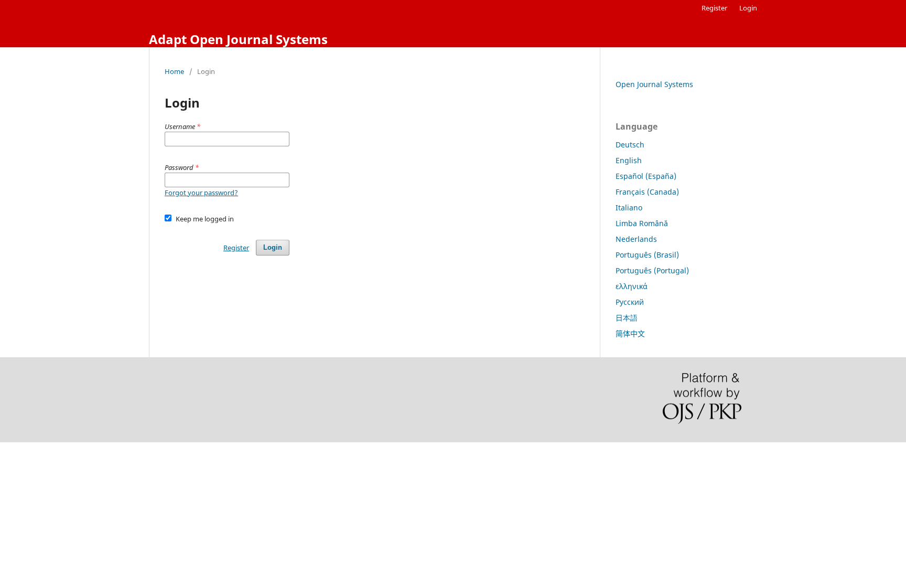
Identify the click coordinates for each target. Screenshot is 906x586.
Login (748, 8)
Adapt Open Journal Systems (238, 39)
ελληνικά (632, 286)
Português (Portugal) (652, 270)
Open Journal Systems (654, 84)
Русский (630, 302)
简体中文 (630, 333)
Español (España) (646, 176)
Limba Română (642, 223)
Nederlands (636, 239)
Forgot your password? (201, 192)
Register (714, 8)
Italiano (629, 207)
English (629, 160)
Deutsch (630, 145)
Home (174, 71)
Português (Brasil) (647, 255)
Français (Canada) (647, 192)
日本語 (627, 318)
